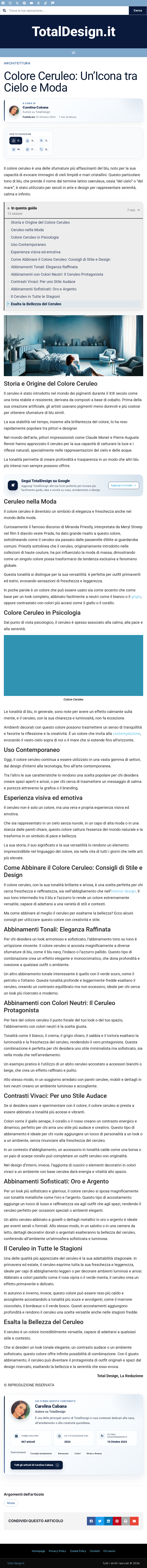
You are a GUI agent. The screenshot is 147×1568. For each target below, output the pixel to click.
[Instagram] (10, 3)
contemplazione (126, 733)
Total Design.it (15, 1563)
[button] (91, 1521)
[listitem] (15, 140)
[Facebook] (3, 3)
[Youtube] (31, 3)
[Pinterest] (24, 3)
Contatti (95, 1551)
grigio (136, 596)
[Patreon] (53, 3)
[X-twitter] (17, 3)
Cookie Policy (78, 1551)
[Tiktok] (45, 3)
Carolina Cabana (51, 1406)
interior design (123, 891)
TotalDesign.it (73, 31)
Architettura (17, 63)
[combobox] (64, 10)
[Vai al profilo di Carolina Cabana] (14, 110)
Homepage (38, 1551)
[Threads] (38, 3)
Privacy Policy (57, 1551)
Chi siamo (109, 1551)
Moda (11, 1503)
